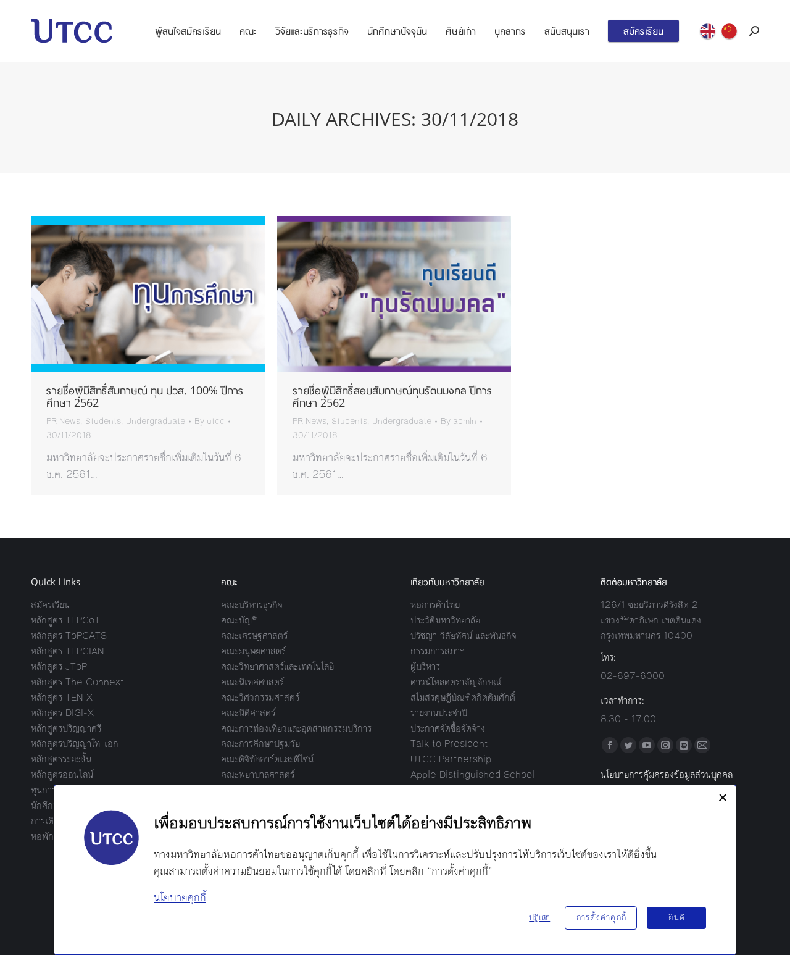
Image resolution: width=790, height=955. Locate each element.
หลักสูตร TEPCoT (65, 620)
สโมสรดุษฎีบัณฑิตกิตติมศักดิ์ (462, 697)
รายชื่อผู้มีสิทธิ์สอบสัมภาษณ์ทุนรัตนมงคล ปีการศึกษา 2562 (393, 396)
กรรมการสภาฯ (437, 651)
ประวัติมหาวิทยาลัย (445, 620)
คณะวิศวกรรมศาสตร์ (260, 697)
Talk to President (449, 743)
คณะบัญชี (239, 620)
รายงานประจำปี (438, 713)
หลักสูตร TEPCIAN (67, 651)
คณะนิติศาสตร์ (248, 713)
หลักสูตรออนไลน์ (62, 774)
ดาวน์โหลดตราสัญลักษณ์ (455, 682)
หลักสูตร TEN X (62, 697)
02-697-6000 (633, 676)
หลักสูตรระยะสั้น (61, 759)
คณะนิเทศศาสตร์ (252, 682)
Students (103, 421)
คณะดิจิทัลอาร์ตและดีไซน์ (267, 759)
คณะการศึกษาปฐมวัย (260, 743)
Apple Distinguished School (472, 774)
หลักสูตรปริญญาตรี (66, 728)
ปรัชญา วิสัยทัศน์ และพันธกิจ (463, 635)
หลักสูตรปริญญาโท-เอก (74, 743)
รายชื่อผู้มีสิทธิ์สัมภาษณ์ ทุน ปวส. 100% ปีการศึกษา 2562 (145, 396)
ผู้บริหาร (425, 666)
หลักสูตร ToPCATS (69, 635)
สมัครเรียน (50, 605)
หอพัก (42, 836)
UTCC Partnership (450, 759)
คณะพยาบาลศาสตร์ (257, 774)
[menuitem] (187, 31)
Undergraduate (155, 421)
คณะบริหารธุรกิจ (252, 605)
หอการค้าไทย (435, 605)
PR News (63, 421)
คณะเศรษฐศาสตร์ (254, 635)
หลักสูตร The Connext (77, 682)
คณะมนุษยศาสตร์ (253, 651)
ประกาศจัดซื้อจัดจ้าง (447, 728)
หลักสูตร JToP (59, 666)
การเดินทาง (52, 821)
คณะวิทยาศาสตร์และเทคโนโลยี (277, 666)
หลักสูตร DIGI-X (62, 713)
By (209, 421)
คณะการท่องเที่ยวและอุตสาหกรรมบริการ (296, 728)
